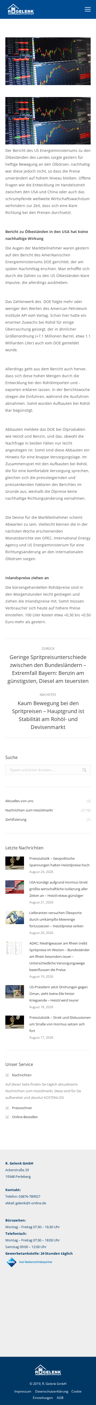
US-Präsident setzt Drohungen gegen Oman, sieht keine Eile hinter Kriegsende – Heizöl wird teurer (58, 994)
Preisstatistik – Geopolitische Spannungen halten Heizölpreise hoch (59, 861)
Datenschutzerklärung (51, 1391)
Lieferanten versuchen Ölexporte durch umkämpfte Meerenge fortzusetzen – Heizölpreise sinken (56, 919)
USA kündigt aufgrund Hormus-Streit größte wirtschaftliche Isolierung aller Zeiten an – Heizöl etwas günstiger (58, 889)
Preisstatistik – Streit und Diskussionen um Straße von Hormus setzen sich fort (60, 1024)
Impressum (22, 1391)
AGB (60, 1397)
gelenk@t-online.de (30, 1203)
